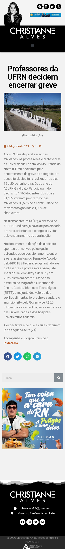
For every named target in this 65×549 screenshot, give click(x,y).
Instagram (11, 343)
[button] (33, 45)
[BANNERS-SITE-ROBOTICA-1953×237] (45, 15)
